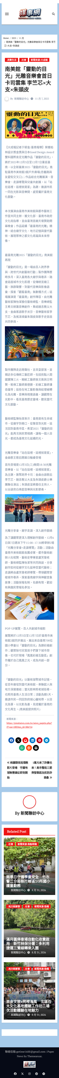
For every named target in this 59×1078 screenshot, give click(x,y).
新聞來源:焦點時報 (27, 844)
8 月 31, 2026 (39, 890)
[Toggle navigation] (7, 14)
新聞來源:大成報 (39, 59)
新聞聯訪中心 (21, 98)
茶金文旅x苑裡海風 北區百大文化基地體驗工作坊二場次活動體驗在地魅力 (28, 1006)
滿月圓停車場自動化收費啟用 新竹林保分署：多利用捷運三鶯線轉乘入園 (27, 943)
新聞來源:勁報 (41, 906)
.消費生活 (11, 59)
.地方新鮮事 (14, 906)
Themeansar (34, 1056)
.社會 (23, 59)
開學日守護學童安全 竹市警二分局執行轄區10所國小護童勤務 (28, 881)
